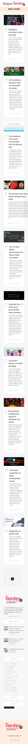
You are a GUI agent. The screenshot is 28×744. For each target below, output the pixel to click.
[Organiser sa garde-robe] (14, 522)
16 (8, 579)
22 (12, 581)
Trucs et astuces (13, 59)
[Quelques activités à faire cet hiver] (14, 20)
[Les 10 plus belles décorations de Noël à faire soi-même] (14, 236)
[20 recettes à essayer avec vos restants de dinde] (14, 71)
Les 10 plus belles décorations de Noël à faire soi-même (16, 252)
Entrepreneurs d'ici (9, 676)
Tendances (7, 684)
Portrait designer (9, 680)
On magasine (7, 678)
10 (5, 576)
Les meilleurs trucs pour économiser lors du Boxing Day (15, 141)
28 (16, 584)
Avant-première (8, 663)
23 (16, 581)
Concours (7, 669)
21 (8, 581)
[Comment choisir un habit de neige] (14, 352)
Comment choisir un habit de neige (15, 363)
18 (16, 579)
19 (19, 579)
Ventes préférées (9, 689)
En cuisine (6, 674)
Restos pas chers (9, 682)
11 (8, 576)
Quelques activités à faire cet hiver (15, 32)
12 (12, 576)
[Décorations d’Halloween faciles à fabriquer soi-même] (14, 402)
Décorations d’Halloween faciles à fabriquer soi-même (14, 416)
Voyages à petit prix (9, 691)
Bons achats (7, 667)
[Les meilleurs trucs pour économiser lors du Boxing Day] (14, 127)
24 (19, 581)
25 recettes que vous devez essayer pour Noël (18, 196)
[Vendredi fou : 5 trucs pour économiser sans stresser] (14, 295)
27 (12, 584)
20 (5, 581)
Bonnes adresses (9, 665)
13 (16, 576)
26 (9, 584)
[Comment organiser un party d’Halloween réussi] (14, 461)
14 (19, 576)
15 (5, 579)
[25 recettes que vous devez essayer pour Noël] (14, 185)
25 (5, 584)
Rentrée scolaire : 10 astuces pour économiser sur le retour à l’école (16, 640)
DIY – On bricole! (8, 671)
